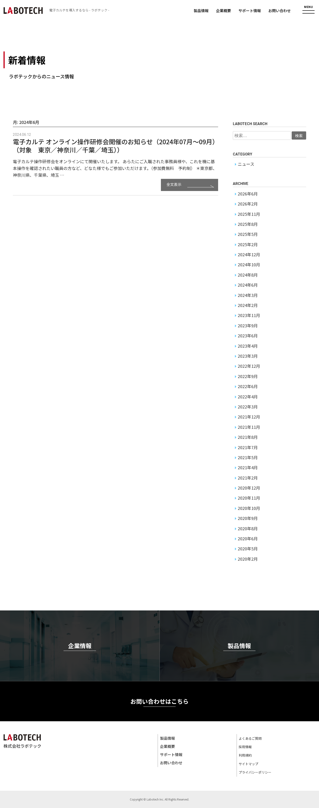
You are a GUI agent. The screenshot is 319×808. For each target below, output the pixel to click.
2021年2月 (248, 478)
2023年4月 (248, 346)
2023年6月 (248, 335)
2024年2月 (248, 305)
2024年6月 (248, 285)
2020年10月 (249, 508)
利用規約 (245, 755)
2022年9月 (248, 376)
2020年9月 (248, 518)
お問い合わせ (279, 10)
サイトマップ (248, 763)
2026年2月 (248, 204)
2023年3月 (248, 356)
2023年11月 (249, 315)
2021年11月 (249, 427)
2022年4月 (248, 396)
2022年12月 (249, 366)
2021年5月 (248, 457)
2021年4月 (248, 467)
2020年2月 (248, 559)
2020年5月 (248, 548)
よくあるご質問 (250, 738)
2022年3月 (248, 407)
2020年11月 (249, 498)
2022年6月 (248, 386)
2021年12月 (249, 417)
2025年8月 (248, 224)
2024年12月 (249, 254)
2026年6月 (248, 194)
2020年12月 (249, 488)
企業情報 (80, 645)
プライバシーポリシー (255, 772)
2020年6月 (248, 538)
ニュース (246, 164)
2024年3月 (248, 295)
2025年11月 (249, 214)
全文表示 (174, 184)
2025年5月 (248, 234)
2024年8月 (248, 275)
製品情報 (201, 10)
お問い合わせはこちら (159, 701)
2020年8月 (248, 528)
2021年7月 (248, 447)
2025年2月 (248, 244)
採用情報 (245, 746)
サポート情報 (249, 10)
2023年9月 (248, 325)
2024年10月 (249, 264)
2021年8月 (248, 437)
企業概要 (223, 10)
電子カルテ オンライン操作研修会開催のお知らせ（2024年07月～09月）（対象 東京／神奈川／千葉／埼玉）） (114, 145)
